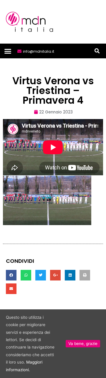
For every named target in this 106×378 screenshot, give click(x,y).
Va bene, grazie (82, 343)
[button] (8, 51)
